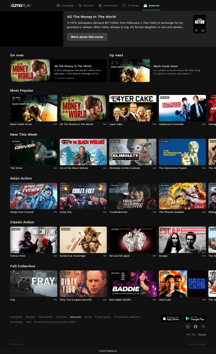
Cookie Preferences (108, 351)
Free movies (111, 5)
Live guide (68, 5)
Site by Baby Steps (197, 344)
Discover (88, 5)
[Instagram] (187, 326)
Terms (88, 316)
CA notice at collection (127, 316)
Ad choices (16, 321)
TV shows (133, 5)
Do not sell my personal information (55, 321)
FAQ (28, 321)
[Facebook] (195, 326)
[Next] (206, 107)
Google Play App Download (195, 319)
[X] (203, 326)
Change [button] (202, 334)
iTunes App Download (171, 319)
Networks (154, 5)
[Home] (20, 5)
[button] (87, 37)
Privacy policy (103, 316)
